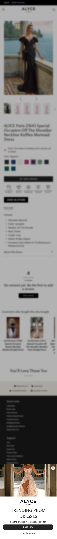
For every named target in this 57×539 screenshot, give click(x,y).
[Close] (53, 468)
